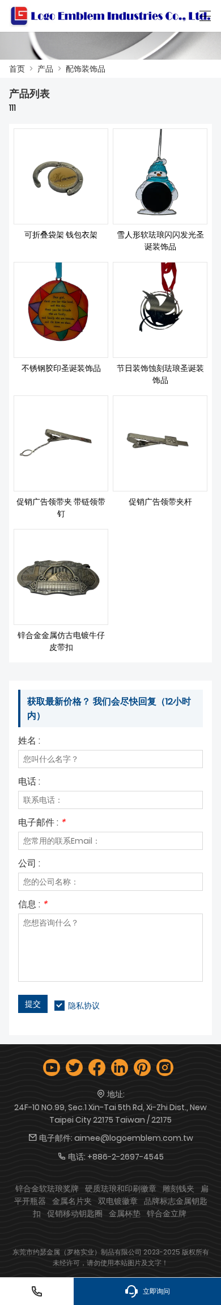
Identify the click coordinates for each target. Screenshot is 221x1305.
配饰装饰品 (85, 68)
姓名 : (29, 741)
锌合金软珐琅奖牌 (47, 1188)
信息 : (32, 905)
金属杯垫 (125, 1213)
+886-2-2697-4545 (125, 1156)
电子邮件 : (41, 823)
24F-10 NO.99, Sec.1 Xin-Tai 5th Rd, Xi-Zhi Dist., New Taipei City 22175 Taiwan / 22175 (110, 1113)
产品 (45, 68)
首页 (17, 68)
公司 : (29, 864)
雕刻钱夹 (178, 1188)
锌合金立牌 (166, 1213)
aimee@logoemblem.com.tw (133, 1138)
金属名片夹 (72, 1201)
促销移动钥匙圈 (75, 1213)
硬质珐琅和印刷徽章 (120, 1188)
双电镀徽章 (118, 1201)
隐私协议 (84, 1005)
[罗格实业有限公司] (110, 16)
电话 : (29, 782)
